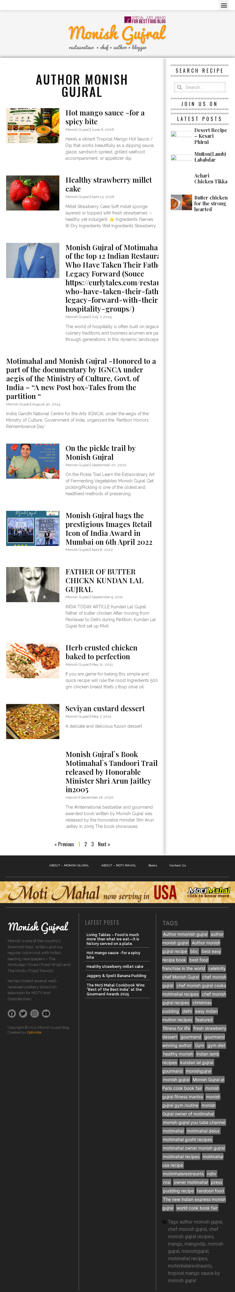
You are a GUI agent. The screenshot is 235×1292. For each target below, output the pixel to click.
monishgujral (198, 1071)
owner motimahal (191, 1182)
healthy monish (178, 1053)
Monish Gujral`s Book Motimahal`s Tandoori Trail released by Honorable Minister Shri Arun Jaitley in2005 (111, 771)
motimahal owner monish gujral (194, 1148)
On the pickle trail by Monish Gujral (100, 452)
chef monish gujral (187, 1229)
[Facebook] (12, 1013)
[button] (224, 5)
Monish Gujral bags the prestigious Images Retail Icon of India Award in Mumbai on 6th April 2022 (108, 528)
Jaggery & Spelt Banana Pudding (116, 976)
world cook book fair (197, 1207)
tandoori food (210, 1190)
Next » (104, 844)
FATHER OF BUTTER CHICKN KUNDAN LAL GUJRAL (104, 580)
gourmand (191, 1036)
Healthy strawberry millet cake (108, 184)
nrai (166, 1182)
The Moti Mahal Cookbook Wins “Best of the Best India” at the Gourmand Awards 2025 (116, 989)
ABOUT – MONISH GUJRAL (69, 865)
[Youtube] (46, 1013)
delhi (187, 1011)
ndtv (211, 1173)
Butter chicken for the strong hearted (211, 203)
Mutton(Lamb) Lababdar (210, 157)
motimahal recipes (181, 1156)
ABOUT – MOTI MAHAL (118, 865)
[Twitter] (23, 1013)
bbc (194, 951)
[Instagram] (34, 1013)
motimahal (173, 1130)
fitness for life (176, 1028)
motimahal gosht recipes (187, 1139)
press (216, 1182)
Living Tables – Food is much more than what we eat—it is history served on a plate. (113, 939)
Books (152, 865)
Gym (199, 1045)
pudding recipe (178, 1190)
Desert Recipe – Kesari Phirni (210, 136)
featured (204, 1019)
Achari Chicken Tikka (210, 178)
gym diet (216, 1045)
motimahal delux (203, 1130)
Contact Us (178, 865)
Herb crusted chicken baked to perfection (101, 651)
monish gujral (176, 1079)
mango (175, 1244)
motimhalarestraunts (183, 1173)
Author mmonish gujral (185, 934)
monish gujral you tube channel (194, 1122)
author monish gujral (201, 1222)
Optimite (34, 1032)
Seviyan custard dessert (105, 708)
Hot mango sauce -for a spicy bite (105, 117)
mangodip (195, 1244)
